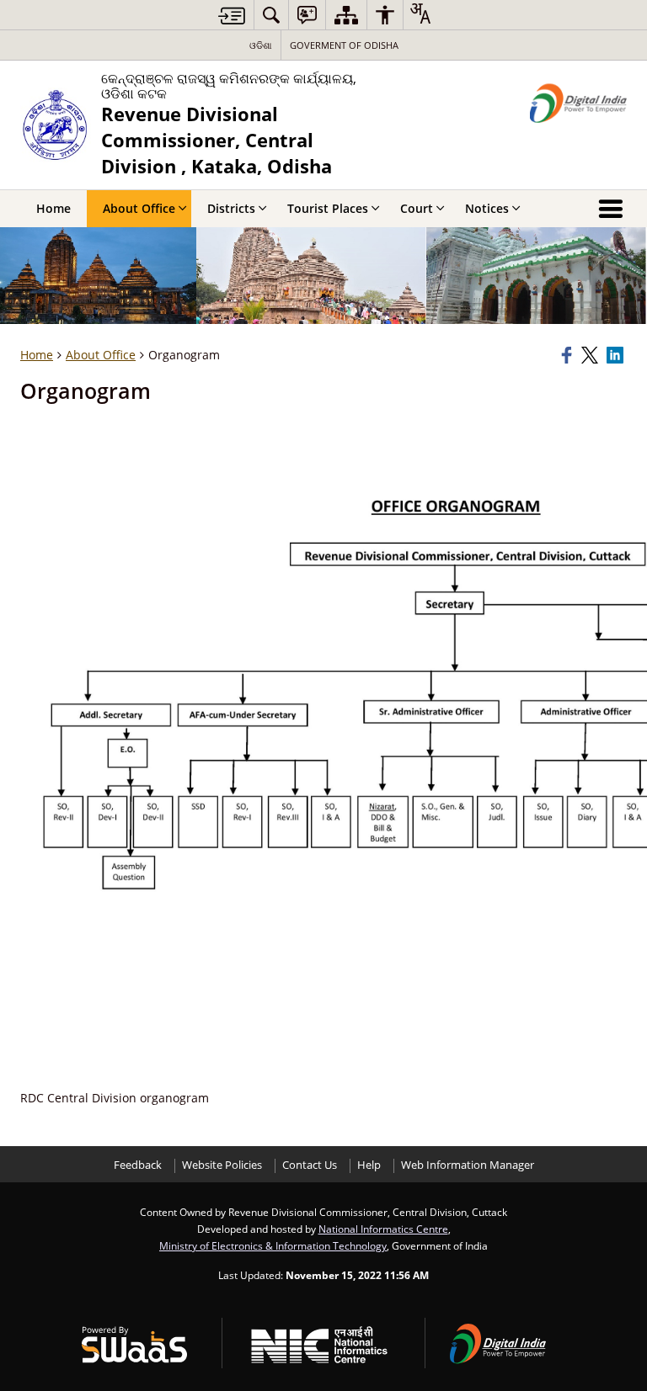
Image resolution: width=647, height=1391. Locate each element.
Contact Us (309, 1165)
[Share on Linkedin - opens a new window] (617, 355)
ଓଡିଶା (260, 45)
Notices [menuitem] (487, 208)
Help (369, 1165)
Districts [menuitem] (231, 208)
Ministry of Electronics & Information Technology (273, 1245)
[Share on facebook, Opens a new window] (569, 355)
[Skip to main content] (232, 15)
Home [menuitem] (53, 208)
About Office (101, 355)
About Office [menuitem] (139, 208)
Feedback (138, 1165)
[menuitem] (271, 14)
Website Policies (222, 1165)
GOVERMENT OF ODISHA (344, 45)
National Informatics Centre (383, 1228)
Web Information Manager (467, 1165)
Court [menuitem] (416, 208)
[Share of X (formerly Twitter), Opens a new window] (591, 355)
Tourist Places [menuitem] (327, 208)
